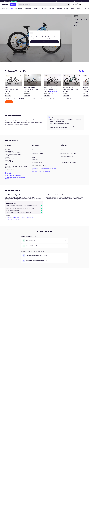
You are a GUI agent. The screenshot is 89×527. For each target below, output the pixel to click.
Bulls (15, 12)
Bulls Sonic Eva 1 (20, 12)
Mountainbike (10, 12)
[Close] (45, 0)
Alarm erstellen (9, 101)
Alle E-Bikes (4, 12)
